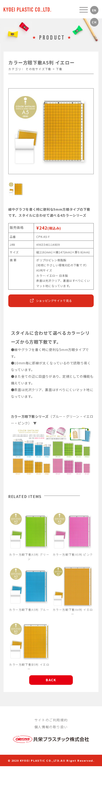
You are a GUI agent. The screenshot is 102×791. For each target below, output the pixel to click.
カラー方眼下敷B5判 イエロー (29, 666)
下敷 (59, 69)
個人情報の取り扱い (51, 726)
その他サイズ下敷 (38, 69)
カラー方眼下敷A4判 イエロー (73, 612)
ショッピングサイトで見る (54, 301)
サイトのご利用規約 (51, 720)
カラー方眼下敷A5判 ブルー (29, 610)
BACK (51, 679)
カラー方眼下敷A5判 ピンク (73, 554)
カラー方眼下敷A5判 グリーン (29, 556)
